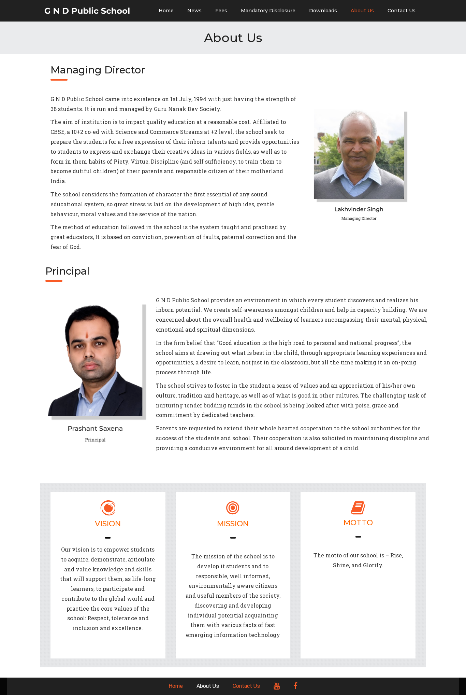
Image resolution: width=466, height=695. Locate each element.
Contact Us (402, 11)
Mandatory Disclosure (268, 11)
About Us (362, 11)
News (194, 11)
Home (166, 11)
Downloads (323, 11)
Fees (221, 11)
